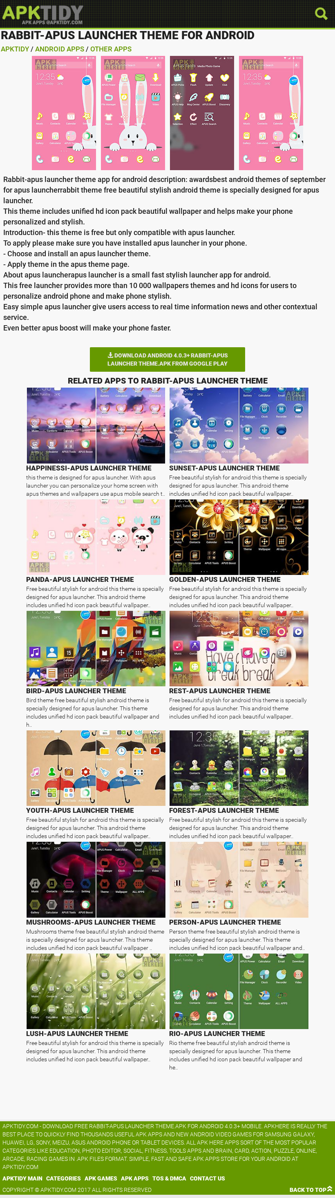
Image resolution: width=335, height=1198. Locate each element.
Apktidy (15, 49)
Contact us (207, 1178)
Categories (63, 1178)
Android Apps (59, 49)
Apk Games (101, 1178)
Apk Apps (135, 1178)
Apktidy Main (22, 1178)
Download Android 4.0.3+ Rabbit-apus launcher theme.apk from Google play (167, 359)
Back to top (308, 1190)
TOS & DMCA (169, 1178)
